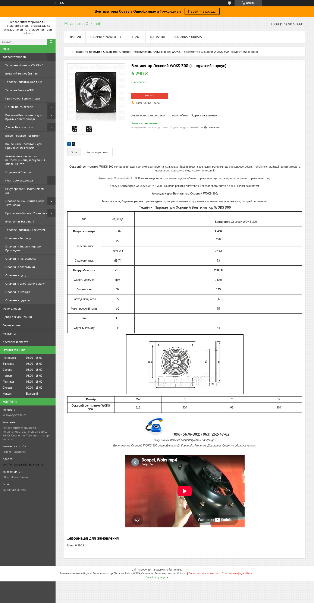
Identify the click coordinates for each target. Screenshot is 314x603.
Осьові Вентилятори (19, 107)
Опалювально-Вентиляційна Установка (24, 203)
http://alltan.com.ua (15, 477)
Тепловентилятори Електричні (26, 230)
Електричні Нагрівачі (19, 221)
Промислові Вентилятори (22, 98)
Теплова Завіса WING (19, 90)
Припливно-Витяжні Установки (26, 213)
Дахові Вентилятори (19, 127)
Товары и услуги (103, 36)
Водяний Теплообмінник (21, 73)
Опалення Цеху (15, 275)
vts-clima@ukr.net (14, 490)
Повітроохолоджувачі (20, 180)
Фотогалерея (12, 308)
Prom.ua (177, 569)
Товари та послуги (87, 51)
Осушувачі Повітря (18, 172)
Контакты (9, 333)
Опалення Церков (17, 300)
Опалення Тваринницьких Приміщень (23, 248)
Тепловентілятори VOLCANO (24, 65)
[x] (73, 144)
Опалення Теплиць (18, 238)
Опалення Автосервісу (20, 259)
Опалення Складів (17, 292)
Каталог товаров (14, 57)
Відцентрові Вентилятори (22, 136)
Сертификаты (12, 325)
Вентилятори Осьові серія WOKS (157, 51)
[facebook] (69, 144)
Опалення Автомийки (20, 267)
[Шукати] (51, 42)
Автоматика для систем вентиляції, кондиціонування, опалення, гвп (25, 160)
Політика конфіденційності (238, 573)
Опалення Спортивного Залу (25, 283)
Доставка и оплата (15, 342)
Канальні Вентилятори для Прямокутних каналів (23, 146)
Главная (75, 36)
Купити (149, 96)
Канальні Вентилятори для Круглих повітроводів (23, 117)
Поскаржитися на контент (204, 573)
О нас (135, 36)
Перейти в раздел (202, 11)
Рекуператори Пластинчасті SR (24, 191)
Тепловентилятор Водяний (23, 82)
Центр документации (17, 317)
